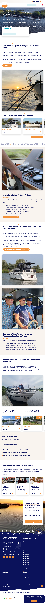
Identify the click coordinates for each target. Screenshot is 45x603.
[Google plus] (10, 557)
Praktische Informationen (27, 579)
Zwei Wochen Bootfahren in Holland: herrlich (35, 486)
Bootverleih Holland (26, 580)
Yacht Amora (27, 558)
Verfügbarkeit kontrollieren (9, 34)
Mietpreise (27, 568)
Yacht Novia (27, 548)
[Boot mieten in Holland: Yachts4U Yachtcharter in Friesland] (17, 546)
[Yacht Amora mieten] (32, 123)
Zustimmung (34, 600)
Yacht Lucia (27, 541)
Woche (26, 516)
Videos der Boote (28, 566)
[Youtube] (13, 557)
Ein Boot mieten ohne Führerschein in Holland (32, 504)
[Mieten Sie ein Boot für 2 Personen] (11, 420)
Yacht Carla (27, 545)
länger (30, 516)
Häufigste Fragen (26, 577)
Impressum (25, 586)
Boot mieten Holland (5, 575)
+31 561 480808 (7, 548)
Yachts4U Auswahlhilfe (6, 586)
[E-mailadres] (40, 1)
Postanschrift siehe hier (7, 546)
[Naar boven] (42, 586)
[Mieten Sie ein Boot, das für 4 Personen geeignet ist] (32, 420)
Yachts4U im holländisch (27, 584)
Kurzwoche (36, 515)
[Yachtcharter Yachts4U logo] (4, 5)
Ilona (3, 130)
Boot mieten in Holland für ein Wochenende (5, 486)
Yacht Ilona (27, 556)
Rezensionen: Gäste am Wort (7, 579)
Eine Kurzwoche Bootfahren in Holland (20, 486)
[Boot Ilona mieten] (11, 123)
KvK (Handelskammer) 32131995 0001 (10, 545)
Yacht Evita (27, 552)
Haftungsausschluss (6, 594)
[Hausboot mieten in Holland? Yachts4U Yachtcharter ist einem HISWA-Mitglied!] (42, 5)
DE (43, 1)
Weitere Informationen (35, 598)
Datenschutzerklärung (27, 594)
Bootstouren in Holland (6, 584)
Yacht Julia (27, 562)
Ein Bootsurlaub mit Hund (6, 580)
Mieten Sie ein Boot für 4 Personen (29, 428)
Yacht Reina (27, 543)
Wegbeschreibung (26, 582)
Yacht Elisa (27, 554)
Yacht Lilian (27, 546)
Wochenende (30, 515)
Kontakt (24, 575)
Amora (25, 130)
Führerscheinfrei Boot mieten (7, 577)
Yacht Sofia (27, 560)
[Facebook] (4, 557)
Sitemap (34, 594)
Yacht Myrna (27, 550)
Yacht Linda (27, 564)
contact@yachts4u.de (8, 549)
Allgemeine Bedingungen (17, 594)
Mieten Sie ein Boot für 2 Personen (8, 428)
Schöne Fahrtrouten (5, 582)
